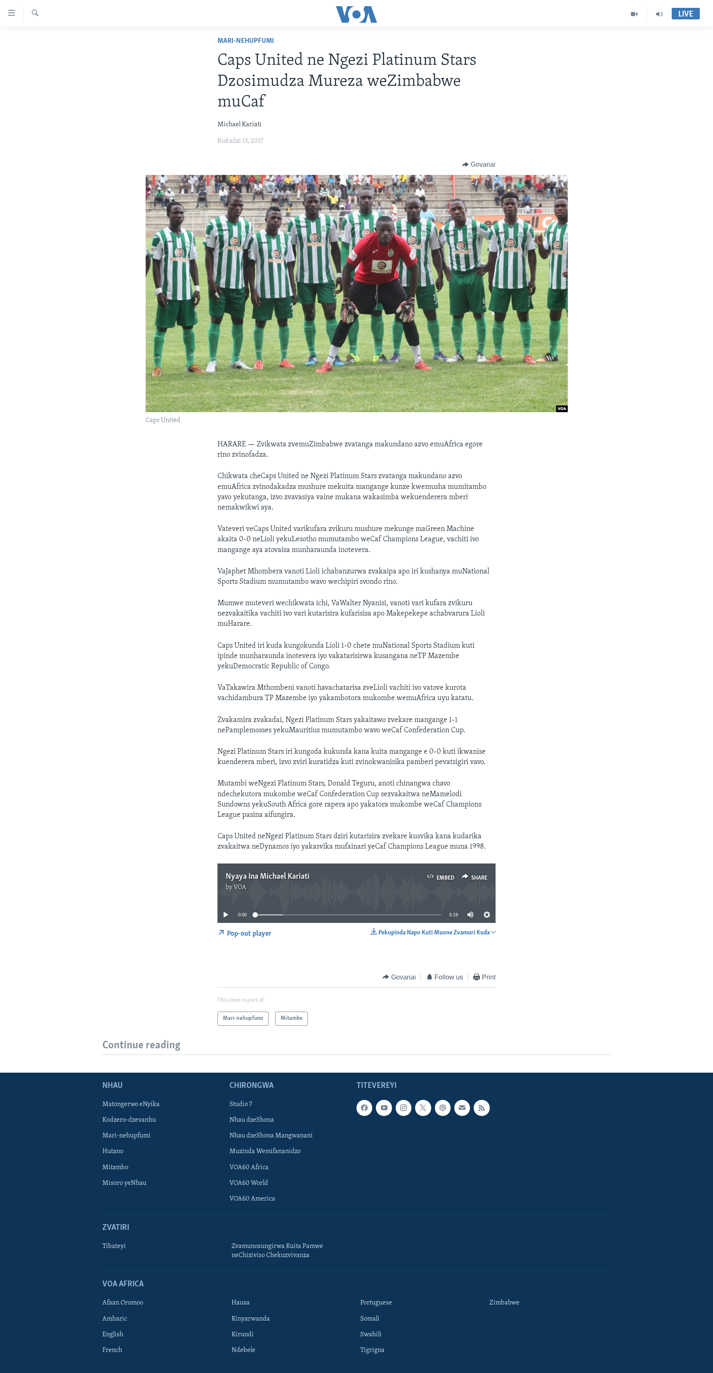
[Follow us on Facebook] (364, 1108)
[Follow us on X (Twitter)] (423, 1108)
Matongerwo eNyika (131, 1104)
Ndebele (243, 1350)
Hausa (240, 1303)
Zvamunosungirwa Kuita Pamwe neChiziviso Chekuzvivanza (277, 1251)
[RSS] (481, 1108)
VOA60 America (252, 1199)
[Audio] (659, 14)
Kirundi (242, 1334)
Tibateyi (114, 1246)
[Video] (634, 14)
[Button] (479, 164)
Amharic (114, 1319)
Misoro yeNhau (124, 1183)
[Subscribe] (462, 1108)
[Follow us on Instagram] (403, 1108)
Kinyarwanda (250, 1319)
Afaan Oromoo (122, 1303)
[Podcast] (443, 1108)
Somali (370, 1319)
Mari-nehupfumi (245, 41)
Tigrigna (372, 1350)
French (112, 1350)
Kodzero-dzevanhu (129, 1120)
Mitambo (115, 1167)
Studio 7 (240, 1104)
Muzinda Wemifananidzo (265, 1152)
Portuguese (376, 1303)
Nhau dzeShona (251, 1120)
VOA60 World (248, 1183)
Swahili (371, 1334)
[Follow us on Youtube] (384, 1108)
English (112, 1334)
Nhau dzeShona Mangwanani (271, 1135)
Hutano (112, 1152)
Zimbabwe (504, 1303)
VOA (240, 887)
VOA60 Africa (249, 1167)
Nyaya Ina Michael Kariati (267, 877)
